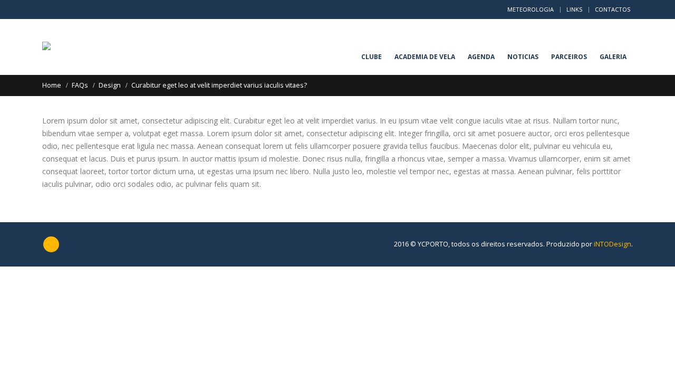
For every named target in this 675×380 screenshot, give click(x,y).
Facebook (51, 244)
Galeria (613, 56)
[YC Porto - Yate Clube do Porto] (61, 47)
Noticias (522, 56)
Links (574, 9)
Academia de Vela (424, 56)
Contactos (612, 9)
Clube (371, 56)
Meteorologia (530, 9)
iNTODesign (612, 244)
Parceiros (569, 56)
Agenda (481, 56)
